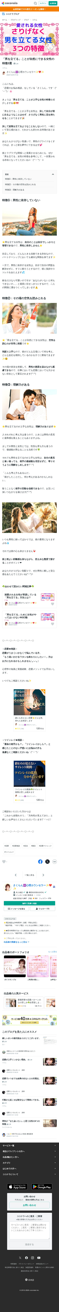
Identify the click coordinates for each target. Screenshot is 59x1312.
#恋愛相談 (16, 846)
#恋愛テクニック (45, 846)
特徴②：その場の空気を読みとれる (20, 184)
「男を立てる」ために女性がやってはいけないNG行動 (20, 616)
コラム (34, 19)
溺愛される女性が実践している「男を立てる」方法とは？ (20, 596)
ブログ (26, 19)
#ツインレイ (9, 852)
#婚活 (33, 846)
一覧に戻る (29, 875)
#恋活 (25, 846)
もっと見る (52, 951)
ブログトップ (15, 19)
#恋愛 (7, 846)
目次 (7, 174)
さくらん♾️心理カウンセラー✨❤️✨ (23, 603)
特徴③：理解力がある (14, 189)
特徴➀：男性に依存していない (18, 178)
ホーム (4, 19)
